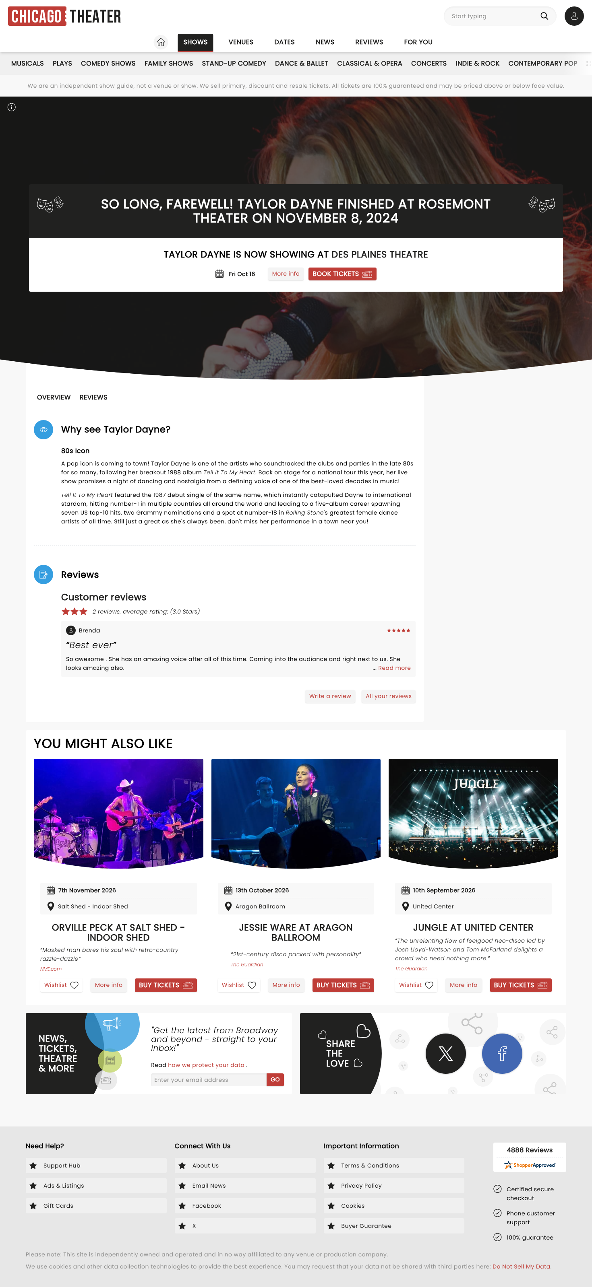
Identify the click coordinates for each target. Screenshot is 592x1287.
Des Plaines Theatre (379, 254)
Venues (241, 42)
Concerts (429, 63)
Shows (195, 42)
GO (275, 1079)
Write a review (330, 696)
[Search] (546, 16)
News (325, 42)
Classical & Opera (369, 63)
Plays (62, 63)
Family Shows (169, 63)
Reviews (369, 42)
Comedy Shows (108, 63)
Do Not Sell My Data (521, 1266)
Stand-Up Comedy (234, 63)
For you (418, 42)
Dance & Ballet (301, 63)
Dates (284, 42)
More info (286, 274)
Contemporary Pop (543, 63)
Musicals (27, 63)
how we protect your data (207, 1065)
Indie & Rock (478, 63)
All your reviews (389, 696)
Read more (395, 668)
